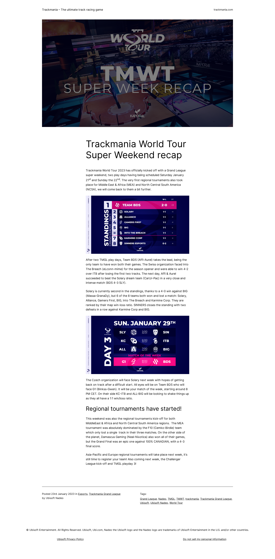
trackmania (192, 498)
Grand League (148, 498)
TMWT (180, 498)
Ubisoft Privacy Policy (70, 539)
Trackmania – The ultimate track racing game (72, 9)
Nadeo (162, 498)
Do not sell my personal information (204, 539)
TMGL (171, 498)
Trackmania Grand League (104, 493)
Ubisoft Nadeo (159, 502)
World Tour (176, 502)
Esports (83, 493)
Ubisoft (144, 502)
